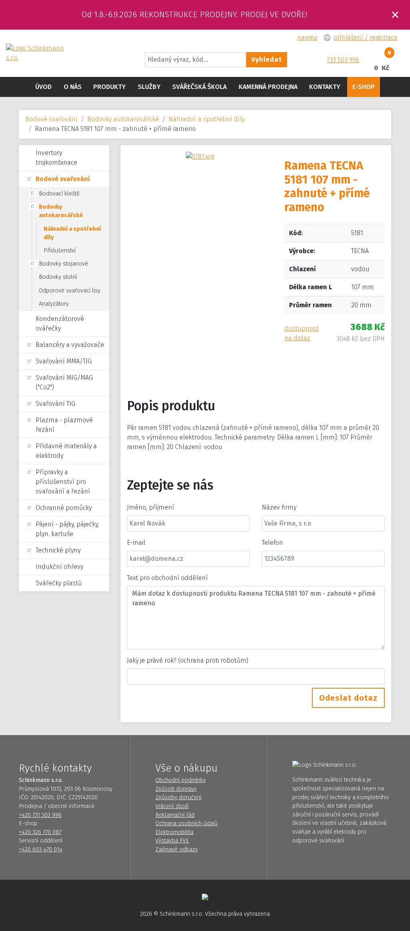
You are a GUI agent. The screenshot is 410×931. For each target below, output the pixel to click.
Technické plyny (58, 550)
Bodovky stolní (58, 277)
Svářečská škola (199, 87)
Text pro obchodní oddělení (167, 578)
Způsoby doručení (178, 797)
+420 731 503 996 (40, 815)
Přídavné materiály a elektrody (66, 450)
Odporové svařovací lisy (69, 290)
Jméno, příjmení (150, 507)
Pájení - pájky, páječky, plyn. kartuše (67, 529)
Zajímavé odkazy (176, 849)
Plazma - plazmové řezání (64, 424)
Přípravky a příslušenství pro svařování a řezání (63, 481)
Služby (149, 87)
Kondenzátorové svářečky (60, 323)
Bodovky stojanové (63, 263)
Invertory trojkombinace (56, 157)
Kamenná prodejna (268, 87)
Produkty (109, 87)
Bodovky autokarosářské (123, 119)
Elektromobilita (174, 832)
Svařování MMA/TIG (64, 361)
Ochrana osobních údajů (186, 823)
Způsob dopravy (176, 789)
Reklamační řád (175, 815)
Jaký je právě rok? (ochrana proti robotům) (187, 660)
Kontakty (324, 87)
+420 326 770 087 (40, 832)
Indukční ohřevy (59, 566)
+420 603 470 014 (40, 849)
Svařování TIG (55, 403)
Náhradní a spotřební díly (207, 119)
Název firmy (279, 507)
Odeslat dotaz (348, 698)
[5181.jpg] (200, 156)
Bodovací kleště (59, 193)
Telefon (272, 542)
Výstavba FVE (172, 840)
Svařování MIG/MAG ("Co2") (64, 382)
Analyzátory (54, 303)
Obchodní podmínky (180, 780)
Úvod (43, 87)
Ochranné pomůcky (64, 508)
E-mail (136, 542)
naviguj (307, 37)
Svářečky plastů (59, 583)
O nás (73, 87)
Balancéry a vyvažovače (70, 345)
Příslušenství (60, 250)
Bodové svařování (51, 119)
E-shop (363, 87)
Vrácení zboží (172, 806)
